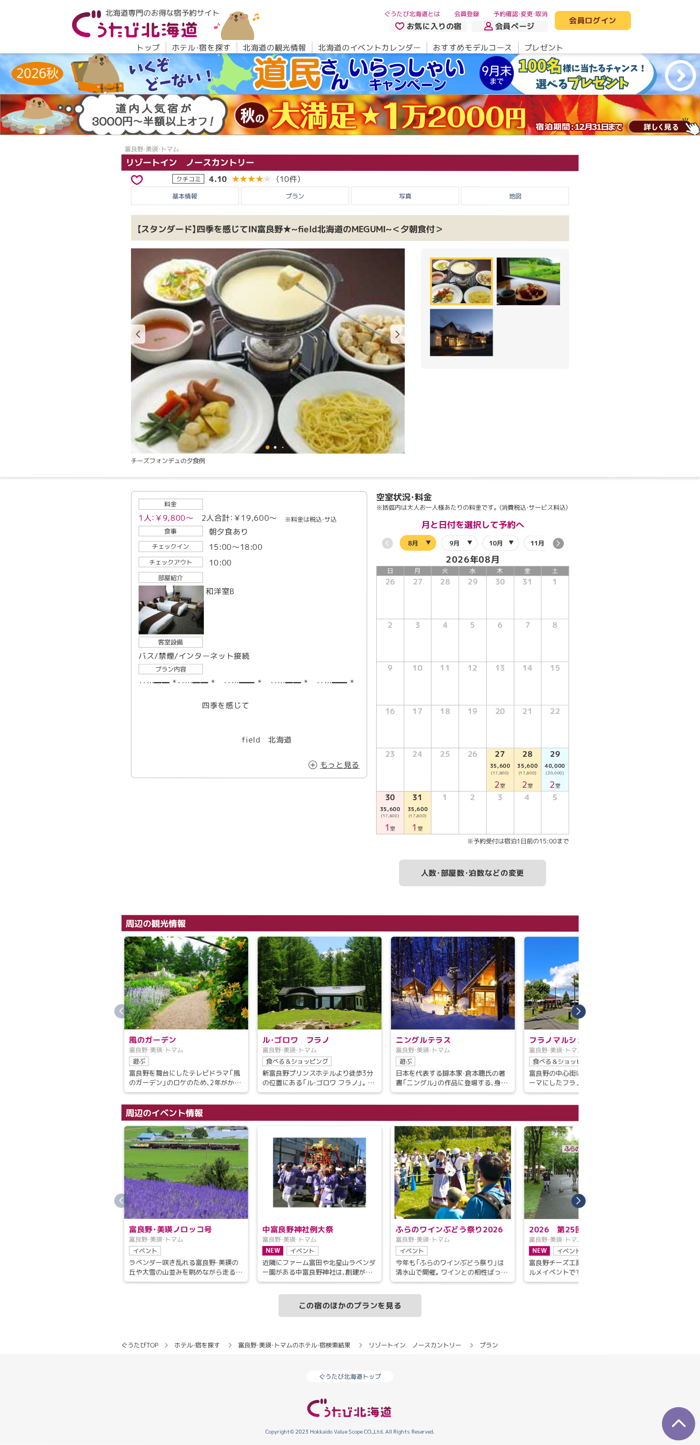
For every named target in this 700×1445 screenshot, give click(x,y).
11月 (537, 543)
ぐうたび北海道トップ (350, 1376)
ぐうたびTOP (139, 1345)
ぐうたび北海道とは (412, 14)
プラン (295, 196)
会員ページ (515, 26)
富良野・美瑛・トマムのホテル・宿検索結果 (294, 1345)
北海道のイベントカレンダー (369, 47)
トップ (148, 47)
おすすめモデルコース (472, 47)
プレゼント (544, 47)
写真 (405, 196)
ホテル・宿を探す (201, 47)
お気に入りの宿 (434, 26)
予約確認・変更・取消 (520, 14)
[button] (397, 334)
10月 (496, 543)
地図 (515, 196)
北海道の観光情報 (274, 47)
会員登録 (466, 14)
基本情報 (184, 196)
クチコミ (188, 178)
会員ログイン (593, 21)
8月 (413, 543)
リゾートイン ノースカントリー (190, 162)
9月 (455, 543)
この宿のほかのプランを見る (350, 1305)
